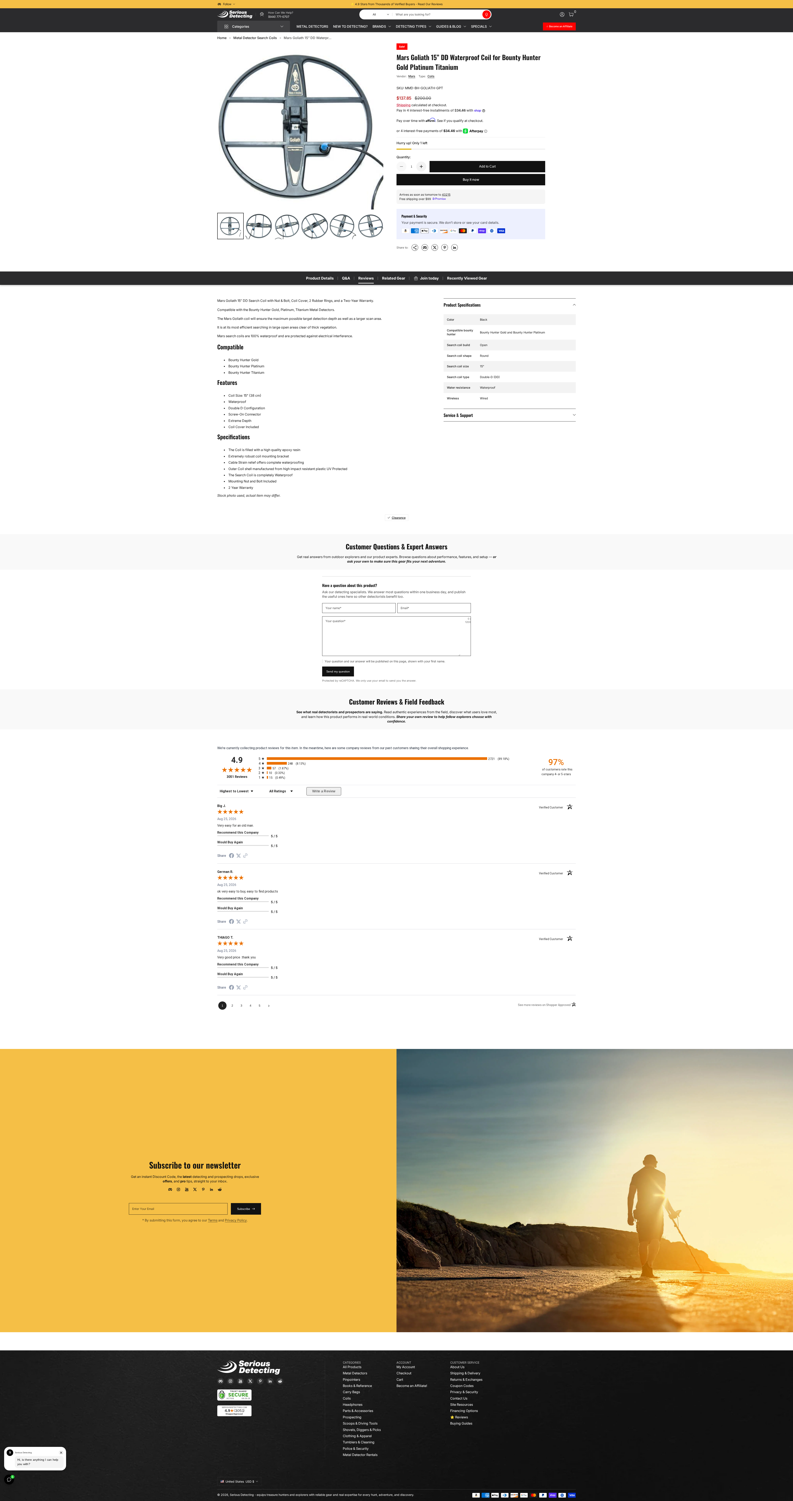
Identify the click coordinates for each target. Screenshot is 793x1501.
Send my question (338, 671)
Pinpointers (351, 1379)
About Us (457, 1367)
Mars (411, 76)
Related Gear (393, 278)
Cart (399, 1379)
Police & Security (356, 1448)
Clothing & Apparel (357, 1436)
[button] (486, 14)
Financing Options (464, 1411)
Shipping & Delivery (465, 1373)
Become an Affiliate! (411, 1386)
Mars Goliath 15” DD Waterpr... (307, 38)
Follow (227, 4)
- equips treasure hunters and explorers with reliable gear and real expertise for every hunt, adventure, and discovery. (334, 1494)
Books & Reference (357, 1386)
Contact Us (458, 1398)
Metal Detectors (355, 1373)
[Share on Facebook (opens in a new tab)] (231, 856)
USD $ (240, 1481)
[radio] (396, 758)
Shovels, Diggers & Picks (362, 1430)
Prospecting (352, 1417)
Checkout (403, 1373)
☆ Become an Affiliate (559, 26)
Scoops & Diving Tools (360, 1423)
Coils (430, 76)
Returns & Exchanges (466, 1379)
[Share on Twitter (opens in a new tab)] (238, 856)
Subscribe (243, 1209)
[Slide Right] (459, 4)
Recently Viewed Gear (467, 278)
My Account (405, 1367)
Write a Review (324, 791)
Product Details (320, 278)
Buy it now (471, 179)
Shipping (403, 105)
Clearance (399, 517)
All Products (352, 1367)
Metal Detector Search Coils (255, 38)
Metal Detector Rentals (360, 1455)
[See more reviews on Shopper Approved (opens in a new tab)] (245, 856)
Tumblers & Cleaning (358, 1442)
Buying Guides (461, 1423)
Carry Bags (351, 1392)
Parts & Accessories (358, 1411)
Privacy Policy (236, 1220)
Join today (429, 278)
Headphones (352, 1404)
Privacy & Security (464, 1392)
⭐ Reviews (459, 1417)
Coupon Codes (462, 1386)
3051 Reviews (241, 777)
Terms (212, 1220)
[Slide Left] (333, 4)
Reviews (366, 278)
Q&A (346, 278)
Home (222, 38)
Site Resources (461, 1404)
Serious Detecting (242, 1494)
